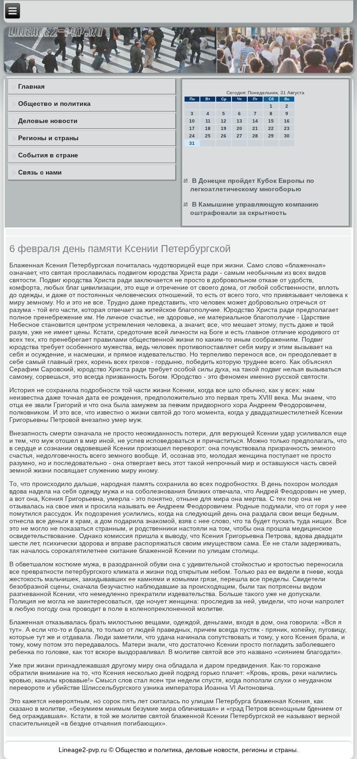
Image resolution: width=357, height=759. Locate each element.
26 (223, 135)
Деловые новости (48, 120)
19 (223, 128)
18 (208, 128)
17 (192, 128)
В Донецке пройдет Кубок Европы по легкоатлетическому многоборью (252, 185)
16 (287, 120)
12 (223, 120)
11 (208, 120)
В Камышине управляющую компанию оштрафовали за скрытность (254, 208)
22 (271, 128)
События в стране (48, 155)
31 (192, 143)
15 (271, 120)
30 (287, 135)
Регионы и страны (48, 138)
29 (271, 135)
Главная (31, 86)
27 (239, 135)
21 (255, 128)
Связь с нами (40, 172)
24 (192, 135)
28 (255, 135)
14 (255, 120)
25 (208, 135)
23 (287, 128)
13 (239, 120)
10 (192, 120)
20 (239, 128)
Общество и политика (54, 103)
